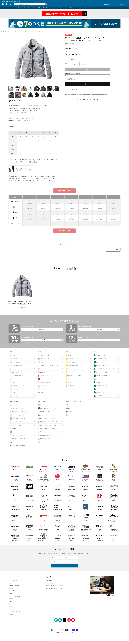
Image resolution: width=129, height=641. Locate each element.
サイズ (66, 59)
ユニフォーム (103, 94)
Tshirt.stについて (13, 588)
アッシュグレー (96, 94)
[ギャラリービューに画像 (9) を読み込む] (11, 95)
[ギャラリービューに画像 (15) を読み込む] (50, 95)
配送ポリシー (12, 606)
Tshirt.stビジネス (61, 632)
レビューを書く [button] (114, 250)
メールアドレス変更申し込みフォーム (55, 585)
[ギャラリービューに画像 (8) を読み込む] (56, 88)
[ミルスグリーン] (66, 54)
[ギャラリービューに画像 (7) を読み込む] (50, 88)
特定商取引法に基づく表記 (15, 612)
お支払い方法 (12, 583)
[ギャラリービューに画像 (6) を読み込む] (43, 88)
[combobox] (30, 4)
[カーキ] (69, 54)
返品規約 (11, 601)
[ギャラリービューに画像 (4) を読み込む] (30, 88)
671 (74, 94)
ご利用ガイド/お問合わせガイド (16, 585)
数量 (66, 63)
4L (69, 94)
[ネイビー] (73, 54)
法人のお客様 (49, 580)
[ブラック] (76, 54)
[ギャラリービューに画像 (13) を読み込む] (37, 95)
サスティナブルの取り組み (15, 596)
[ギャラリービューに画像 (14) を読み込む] (43, 95)
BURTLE (78, 94)
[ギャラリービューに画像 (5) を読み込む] (37, 88)
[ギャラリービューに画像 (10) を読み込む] (18, 95)
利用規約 (11, 598)
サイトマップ (12, 609)
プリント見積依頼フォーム (52, 583)
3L (66, 94)
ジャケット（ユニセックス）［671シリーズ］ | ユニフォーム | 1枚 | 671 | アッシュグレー (21, 302)
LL (85, 94)
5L (71, 94)
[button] (26, 8)
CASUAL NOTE (12, 593)
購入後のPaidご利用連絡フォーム (54, 588)
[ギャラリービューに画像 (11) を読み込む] (24, 95)
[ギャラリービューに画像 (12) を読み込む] (30, 95)
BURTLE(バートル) (70, 43)
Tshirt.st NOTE (12, 590)
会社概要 (11, 614)
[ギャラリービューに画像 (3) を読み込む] (24, 88)
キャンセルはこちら (13, 580)
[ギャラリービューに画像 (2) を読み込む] (18, 88)
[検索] (46, 4)
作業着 (4, 31)
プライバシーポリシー (14, 604)
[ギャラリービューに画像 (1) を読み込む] (11, 88)
